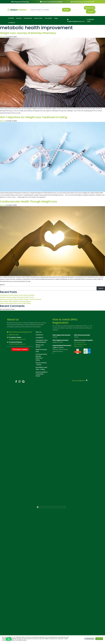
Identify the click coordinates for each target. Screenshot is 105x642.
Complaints (39, 337)
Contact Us (39, 335)
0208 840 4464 (13, 335)
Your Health (48, 18)
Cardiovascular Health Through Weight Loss (28, 201)
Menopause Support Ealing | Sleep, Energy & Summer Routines (20, 299)
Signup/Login (89, 8)
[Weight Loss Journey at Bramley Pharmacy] (52, 72)
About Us (38, 332)
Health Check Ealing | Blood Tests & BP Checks (15, 303)
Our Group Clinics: (41, 354)
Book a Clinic (38, 18)
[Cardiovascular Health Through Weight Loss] (52, 241)
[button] (9, 639)
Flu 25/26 (11, 18)
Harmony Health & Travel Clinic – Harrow (41, 374)
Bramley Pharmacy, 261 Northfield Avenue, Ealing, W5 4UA (80, 344)
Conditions (11, 22)
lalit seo (2, 37)
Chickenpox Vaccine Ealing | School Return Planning (17, 295)
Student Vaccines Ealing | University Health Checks (17, 297)
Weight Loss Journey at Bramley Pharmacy (28, 33)
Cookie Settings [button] (89, 638)
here (88, 326)
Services (18, 18)
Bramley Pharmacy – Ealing (39, 358)
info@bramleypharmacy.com (17, 339)
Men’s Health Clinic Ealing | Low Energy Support (15, 301)
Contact (91, 12)
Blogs (56, 18)
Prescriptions (28, 18)
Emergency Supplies (20, 349)
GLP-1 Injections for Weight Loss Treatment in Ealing (33, 117)
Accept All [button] (99, 638)
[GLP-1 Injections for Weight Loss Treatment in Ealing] (52, 157)
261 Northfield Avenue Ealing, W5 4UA (20, 332)
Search (66, 10)
